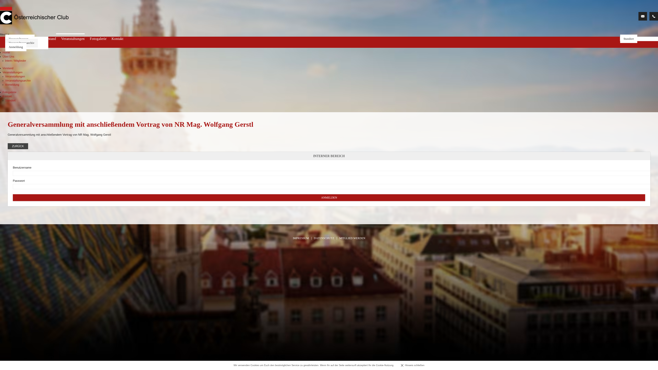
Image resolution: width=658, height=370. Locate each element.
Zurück (18, 146)
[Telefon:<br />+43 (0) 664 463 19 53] (653, 16)
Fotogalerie (98, 39)
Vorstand (8, 68)
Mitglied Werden (352, 238)
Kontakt (117, 39)
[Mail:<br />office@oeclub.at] (642, 16)
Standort (629, 38)
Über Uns (8, 56)
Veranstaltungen (73, 39)
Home (6, 52)
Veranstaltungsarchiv (18, 80)
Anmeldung (16, 47)
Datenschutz (324, 238)
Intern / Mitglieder (15, 60)
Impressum (301, 238)
